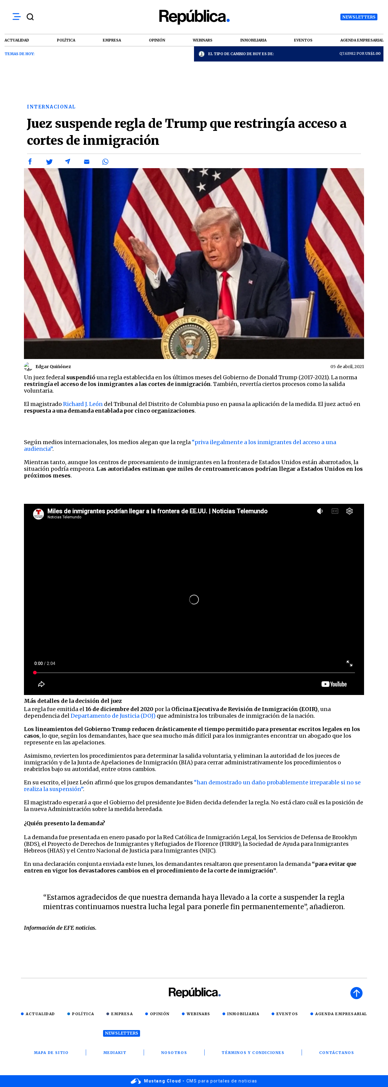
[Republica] (194, 17)
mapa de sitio (51, 1052)
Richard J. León (83, 404)
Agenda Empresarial (341, 1014)
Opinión (160, 1014)
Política (83, 1014)
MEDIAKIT (115, 1052)
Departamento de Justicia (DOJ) (113, 715)
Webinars (198, 1014)
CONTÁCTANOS (336, 1052)
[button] (30, 161)
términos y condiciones (253, 1052)
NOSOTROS (174, 1052)
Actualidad (40, 1014)
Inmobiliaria (243, 1014)
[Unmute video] (194, 599)
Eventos (287, 1014)
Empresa (122, 1014)
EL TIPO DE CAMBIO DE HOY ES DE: (241, 54)
